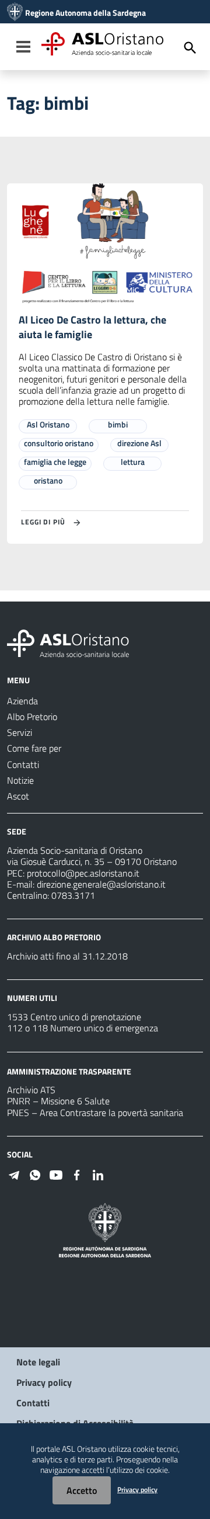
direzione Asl (139, 443)
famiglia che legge (55, 462)
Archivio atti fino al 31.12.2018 (67, 956)
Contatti (33, 1403)
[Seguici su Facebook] (77, 1174)
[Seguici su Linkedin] (98, 1174)
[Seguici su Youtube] (56, 1174)
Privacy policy (44, 1382)
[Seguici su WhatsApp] (35, 1174)
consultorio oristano (58, 443)
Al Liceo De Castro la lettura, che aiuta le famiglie (92, 327)
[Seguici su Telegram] (14, 1174)
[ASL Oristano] (15, 12)
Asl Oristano (48, 424)
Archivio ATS (31, 1090)
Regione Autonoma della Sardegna (85, 13)
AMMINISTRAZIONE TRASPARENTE (69, 1071)
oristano (48, 480)
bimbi (118, 424)
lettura (133, 462)
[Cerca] (190, 48)
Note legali (38, 1362)
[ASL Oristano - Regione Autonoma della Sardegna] (68, 642)
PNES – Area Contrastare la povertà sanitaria (95, 1113)
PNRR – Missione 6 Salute (58, 1101)
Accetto (81, 1490)
